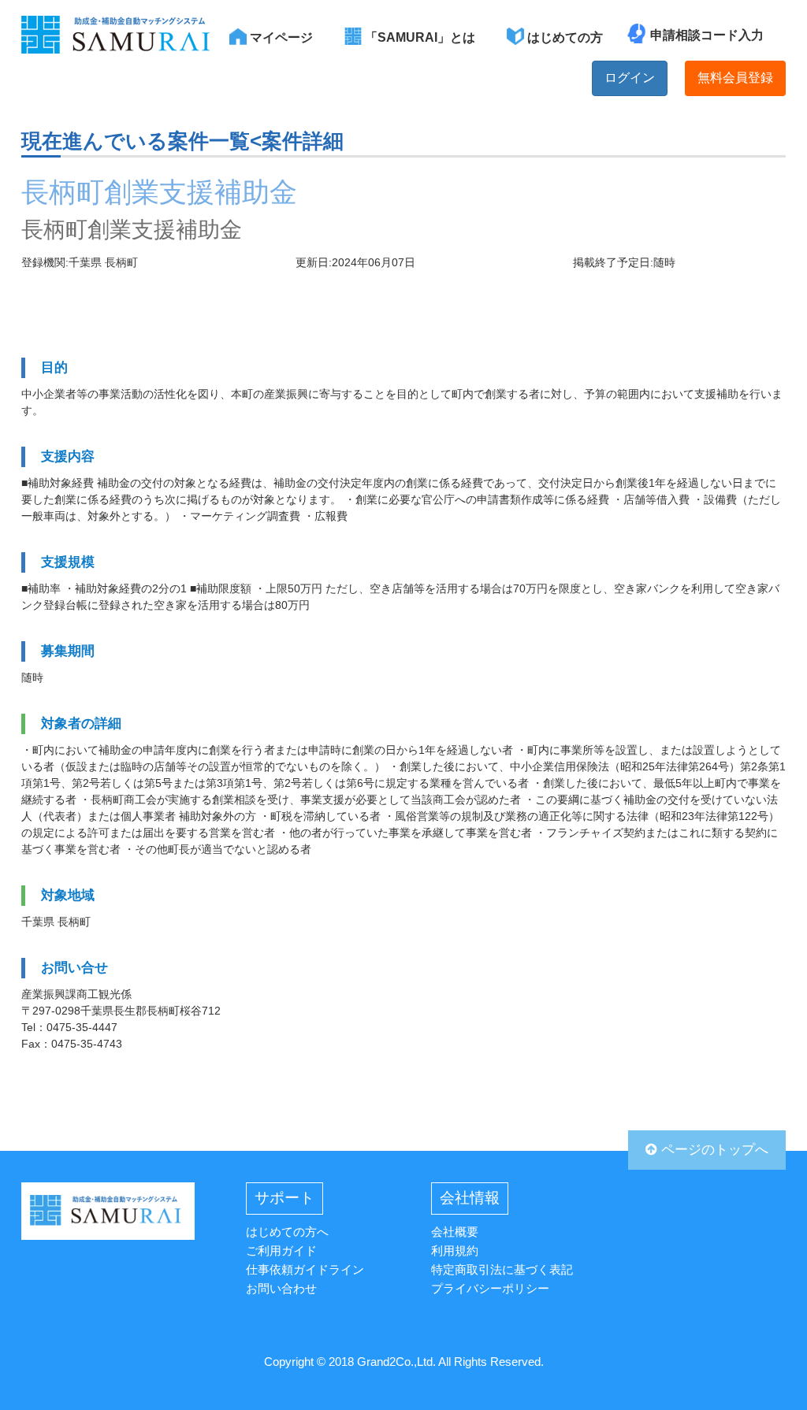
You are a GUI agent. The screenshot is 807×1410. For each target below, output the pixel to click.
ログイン (629, 77)
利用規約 (454, 1250)
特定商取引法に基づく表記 (502, 1269)
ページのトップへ (712, 1149)
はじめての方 (563, 37)
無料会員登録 (735, 77)
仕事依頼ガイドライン (305, 1269)
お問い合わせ (281, 1288)
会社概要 (454, 1231)
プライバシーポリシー (490, 1288)
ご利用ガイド (281, 1250)
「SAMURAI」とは (418, 37)
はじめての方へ (287, 1231)
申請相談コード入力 (707, 35)
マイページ (280, 37)
